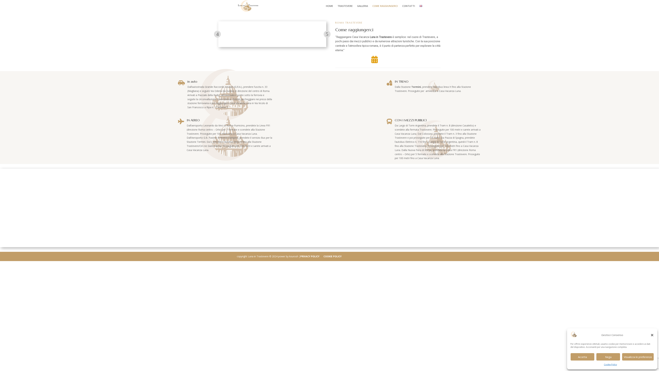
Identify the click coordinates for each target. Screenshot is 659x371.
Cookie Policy (610, 364)
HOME (329, 6)
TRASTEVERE (345, 6)
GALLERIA (362, 6)
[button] (652, 335)
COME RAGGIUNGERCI (385, 6)
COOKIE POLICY (332, 256)
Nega (608, 357)
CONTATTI (408, 6)
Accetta (582, 357)
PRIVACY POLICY (309, 256)
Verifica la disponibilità (390, 58)
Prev (217, 34)
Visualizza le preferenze (638, 357)
